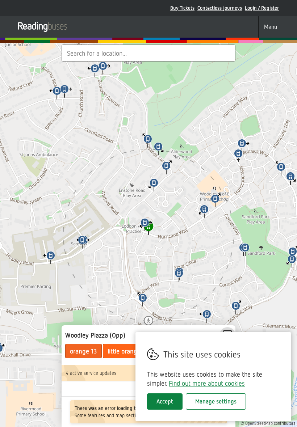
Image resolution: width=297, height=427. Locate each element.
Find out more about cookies (207, 383)
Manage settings (216, 401)
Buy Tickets (182, 8)
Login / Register (262, 8)
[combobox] (148, 53)
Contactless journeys (219, 8)
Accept (164, 401)
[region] (148, 235)
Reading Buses (42, 27)
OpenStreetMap (259, 423)
